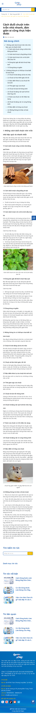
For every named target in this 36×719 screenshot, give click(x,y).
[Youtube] (6, 702)
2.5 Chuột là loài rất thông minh (17, 89)
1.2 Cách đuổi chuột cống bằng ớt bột (19, 54)
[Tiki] (18, 702)
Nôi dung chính (11, 41)
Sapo (22, 711)
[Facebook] (2, 702)
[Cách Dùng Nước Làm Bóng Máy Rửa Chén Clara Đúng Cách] (8, 580)
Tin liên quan (9, 614)
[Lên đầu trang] (32, 708)
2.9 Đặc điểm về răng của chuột (17, 107)
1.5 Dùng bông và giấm (14, 67)
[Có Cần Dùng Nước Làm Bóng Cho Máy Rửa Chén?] (8, 590)
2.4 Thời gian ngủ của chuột (16, 86)
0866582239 (18, 693)
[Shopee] (14, 702)
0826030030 (10, 693)
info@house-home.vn (11, 695)
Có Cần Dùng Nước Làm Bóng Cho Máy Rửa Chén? (23, 589)
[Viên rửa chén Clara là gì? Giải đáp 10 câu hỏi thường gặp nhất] (8, 599)
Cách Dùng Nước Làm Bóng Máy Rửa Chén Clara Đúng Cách (24, 579)
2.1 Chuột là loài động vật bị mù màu (19, 75)
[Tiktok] (10, 702)
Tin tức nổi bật (10, 573)
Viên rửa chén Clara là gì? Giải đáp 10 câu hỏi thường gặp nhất (24, 598)
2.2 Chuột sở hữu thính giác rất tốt (18, 78)
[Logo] (18, 4)
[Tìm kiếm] (33, 9)
